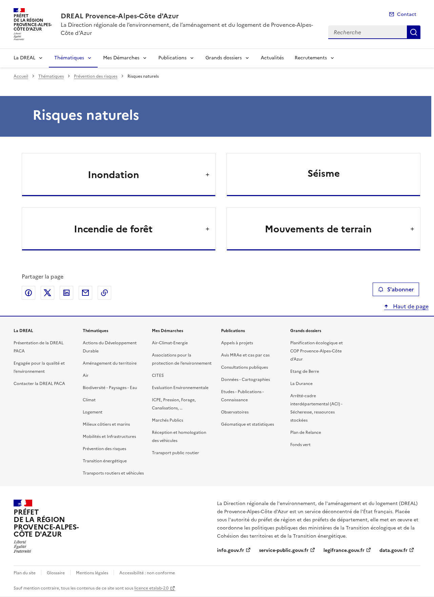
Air (85, 375)
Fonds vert (300, 445)
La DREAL (24, 57)
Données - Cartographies (245, 380)
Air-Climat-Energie (170, 343)
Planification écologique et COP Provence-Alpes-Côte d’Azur (316, 351)
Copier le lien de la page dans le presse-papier (104, 293)
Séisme (324, 173)
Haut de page (410, 306)
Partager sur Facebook (28, 293)
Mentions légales (92, 573)
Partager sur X (47, 293)
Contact (406, 14)
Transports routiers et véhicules (113, 473)
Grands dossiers (223, 57)
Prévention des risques (95, 76)
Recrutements (311, 57)
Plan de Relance (305, 432)
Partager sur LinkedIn (66, 293)
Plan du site (25, 573)
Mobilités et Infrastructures (109, 437)
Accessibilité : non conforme (147, 573)
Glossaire (56, 573)
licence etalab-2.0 (151, 588)
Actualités (272, 57)
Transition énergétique (105, 461)
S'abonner (400, 289)
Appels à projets (237, 343)
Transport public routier (175, 453)
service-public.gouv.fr (284, 550)
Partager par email (85, 293)
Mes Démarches (121, 57)
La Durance (301, 384)
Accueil (21, 76)
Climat (89, 400)
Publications (172, 57)
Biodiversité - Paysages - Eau (110, 388)
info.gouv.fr (230, 550)
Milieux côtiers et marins (106, 424)
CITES (158, 375)
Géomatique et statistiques (247, 424)
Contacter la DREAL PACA (39, 384)
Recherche (413, 32)
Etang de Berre (304, 371)
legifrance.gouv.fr (343, 550)
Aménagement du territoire (110, 363)
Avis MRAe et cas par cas (245, 355)
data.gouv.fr (393, 550)
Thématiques (69, 57)
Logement (92, 412)
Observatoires (235, 412)
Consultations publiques (244, 367)
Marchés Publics (167, 420)
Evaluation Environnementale (180, 388)
